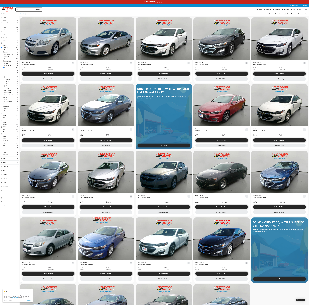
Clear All (22, 14)
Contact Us (304, 5)
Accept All (28, 300)
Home (260, 9)
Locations (286, 9)
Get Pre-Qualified (48, 73)
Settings (10, 300)
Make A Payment (296, 9)
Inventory (268, 9)
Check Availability (48, 79)
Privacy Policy (15, 297)
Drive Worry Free (153, 2)
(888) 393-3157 (293, 5)
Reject (5, 300)
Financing (277, 9)
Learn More (163, 145)
